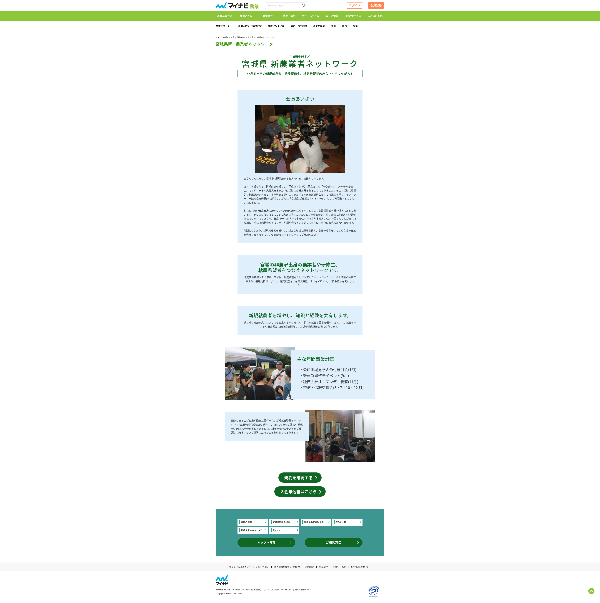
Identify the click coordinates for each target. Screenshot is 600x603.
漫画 (344, 26)
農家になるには (276, 26)
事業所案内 (247, 589)
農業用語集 (319, 26)
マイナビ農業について (240, 567)
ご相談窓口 (333, 542)
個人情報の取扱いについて (287, 567)
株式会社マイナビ (223, 589)
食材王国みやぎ (239, 37)
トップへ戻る (266, 542)
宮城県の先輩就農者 (314, 522)
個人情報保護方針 (302, 589)
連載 (333, 26)
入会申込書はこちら (298, 491)
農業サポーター (224, 26)
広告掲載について (360, 567)
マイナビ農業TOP (223, 37)
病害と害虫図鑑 (299, 26)
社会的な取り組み (261, 589)
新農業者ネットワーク (252, 530)
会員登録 (376, 5)
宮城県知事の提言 (281, 522)
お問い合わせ (339, 567)
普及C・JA (341, 522)
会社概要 (236, 589)
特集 (355, 26)
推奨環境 (323, 567)
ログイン (354, 5)
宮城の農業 (246, 522)
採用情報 (275, 589)
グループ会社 (286, 589)
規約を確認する (298, 477)
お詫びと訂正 (262, 567)
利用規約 (309, 567)
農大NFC (276, 530)
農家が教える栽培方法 (250, 26)
